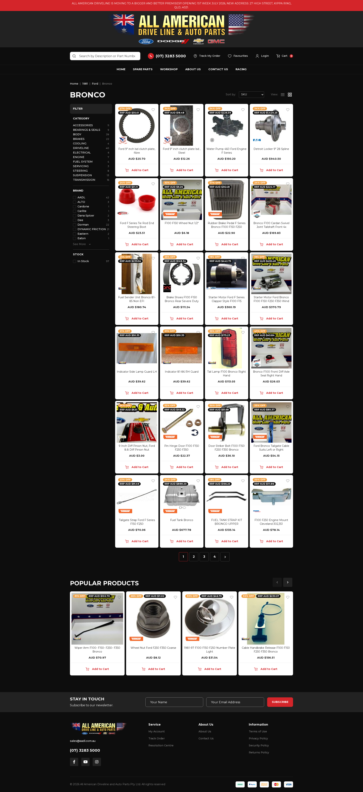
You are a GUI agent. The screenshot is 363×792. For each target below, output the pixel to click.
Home (121, 69)
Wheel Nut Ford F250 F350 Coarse (153, 647)
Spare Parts (143, 69)
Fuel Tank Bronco (181, 520)
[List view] (282, 94)
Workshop (169, 69)
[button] (262, 56)
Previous (277, 582)
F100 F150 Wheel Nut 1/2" (182, 223)
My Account (156, 731)
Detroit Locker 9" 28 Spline (271, 149)
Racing (241, 69)
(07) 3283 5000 (85, 750)
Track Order (156, 738)
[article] (97, 634)
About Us (193, 69)
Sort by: (231, 94)
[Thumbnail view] (290, 94)
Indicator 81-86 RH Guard (182, 371)
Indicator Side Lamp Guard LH (137, 371)
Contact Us (218, 69)
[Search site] (74, 56)
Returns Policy (259, 752)
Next (287, 582)
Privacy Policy (258, 738)
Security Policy (259, 745)
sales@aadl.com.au (82, 741)
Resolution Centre (161, 745)
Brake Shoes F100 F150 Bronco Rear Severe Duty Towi (182, 301)
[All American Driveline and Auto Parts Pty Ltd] (181, 29)
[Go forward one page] (225, 556)
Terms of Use (258, 731)
